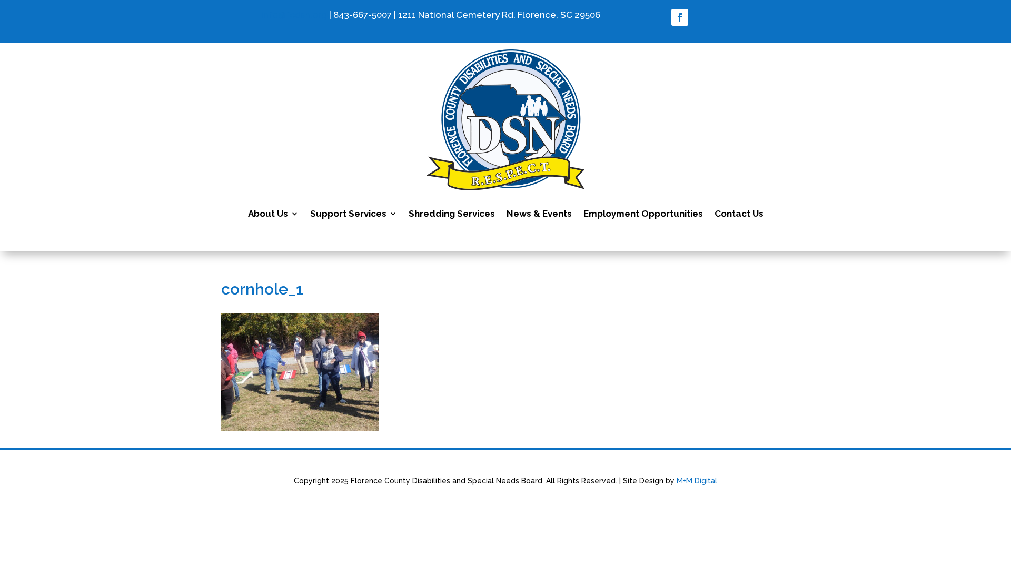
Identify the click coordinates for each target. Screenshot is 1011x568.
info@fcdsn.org (294, 14)
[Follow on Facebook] (679, 17)
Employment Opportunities (643, 213)
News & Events (539, 213)
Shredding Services (452, 213)
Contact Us (739, 213)
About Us (268, 213)
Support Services (348, 213)
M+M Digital (697, 480)
